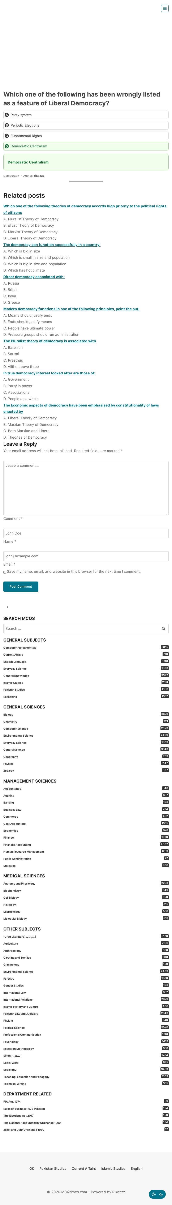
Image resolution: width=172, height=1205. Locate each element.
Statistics (85, 865)
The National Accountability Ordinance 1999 (85, 1122)
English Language (85, 661)
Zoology (85, 770)
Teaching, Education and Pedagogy (85, 1076)
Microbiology (85, 911)
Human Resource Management (85, 851)
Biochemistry (85, 890)
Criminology (85, 964)
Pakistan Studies (85, 689)
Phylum (85, 1020)
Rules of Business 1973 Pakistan (85, 1108)
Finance (85, 837)
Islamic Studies (85, 682)
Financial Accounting (85, 844)
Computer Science (85, 728)
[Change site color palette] (157, 1194)
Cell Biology (85, 897)
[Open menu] (165, 8)
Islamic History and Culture (85, 1006)
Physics (85, 763)
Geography (85, 756)
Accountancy (85, 788)
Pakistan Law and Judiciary (85, 1013)
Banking (85, 802)
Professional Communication (85, 1034)
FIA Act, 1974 (85, 1101)
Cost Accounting (85, 823)
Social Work (85, 1062)
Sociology (85, 1069)
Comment (13, 518)
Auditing (85, 795)
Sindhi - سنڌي (85, 1055)
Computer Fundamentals (85, 647)
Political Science (85, 1027)
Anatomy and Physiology (85, 883)
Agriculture (85, 943)
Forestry (85, 978)
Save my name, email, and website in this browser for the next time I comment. (74, 571)
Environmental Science (85, 735)
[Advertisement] (86, 48)
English (137, 1168)
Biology (85, 714)
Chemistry (85, 721)
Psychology (85, 1041)
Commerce (85, 816)
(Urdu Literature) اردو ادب (85, 936)
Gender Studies (85, 985)
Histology (85, 904)
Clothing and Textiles (85, 957)
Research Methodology (85, 1048)
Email (9, 564)
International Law (85, 992)
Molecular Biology (85, 918)
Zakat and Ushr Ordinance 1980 (85, 1129)
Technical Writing (85, 1083)
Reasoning (85, 696)
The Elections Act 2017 (85, 1115)
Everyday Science (85, 668)
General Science (85, 749)
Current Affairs (85, 654)
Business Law (85, 809)
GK (31, 1168)
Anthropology (85, 950)
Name (9, 541)
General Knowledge (85, 675)
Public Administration (85, 858)
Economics (85, 830)
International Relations (85, 999)
